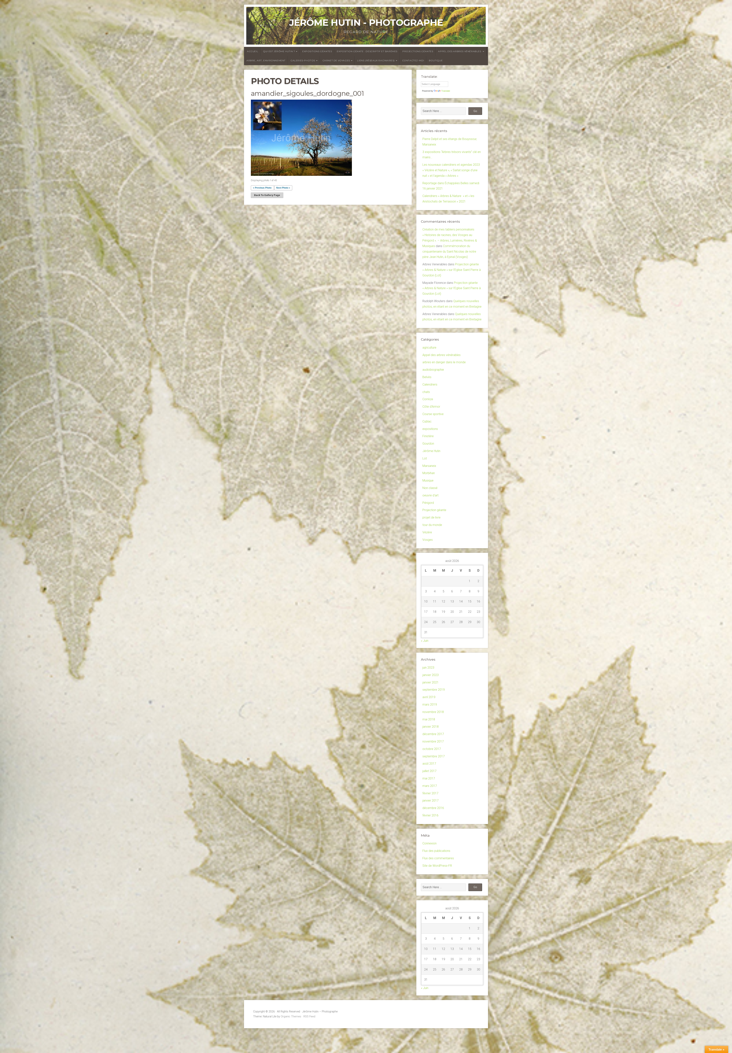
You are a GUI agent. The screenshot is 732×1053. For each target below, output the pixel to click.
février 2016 (430, 815)
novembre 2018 (433, 712)
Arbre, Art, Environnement (266, 60)
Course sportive (433, 414)
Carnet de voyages (336, 60)
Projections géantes (417, 51)
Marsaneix (429, 466)
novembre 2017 (433, 741)
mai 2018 (428, 719)
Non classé (429, 488)
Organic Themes (291, 1016)
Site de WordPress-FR (437, 865)
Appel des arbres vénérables (441, 355)
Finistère (428, 436)
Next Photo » (283, 187)
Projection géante (434, 510)
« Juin (424, 641)
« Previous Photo (262, 187)
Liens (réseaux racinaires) (376, 60)
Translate (445, 91)
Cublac (427, 421)
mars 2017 (429, 786)
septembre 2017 (433, 756)
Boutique (436, 60)
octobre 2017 (431, 749)
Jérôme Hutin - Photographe (366, 22)
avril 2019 (428, 697)
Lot (424, 458)
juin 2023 (428, 667)
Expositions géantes (317, 51)
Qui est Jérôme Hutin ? (279, 51)
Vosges (427, 540)
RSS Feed (309, 1016)
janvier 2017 (430, 800)
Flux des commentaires (438, 858)
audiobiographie (433, 369)
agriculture (429, 347)
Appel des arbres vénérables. (460, 51)
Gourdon (428, 443)
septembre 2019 (433, 689)
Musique (427, 480)
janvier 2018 (430, 726)
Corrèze (427, 399)
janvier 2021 (430, 682)
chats (426, 392)
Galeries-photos (303, 60)
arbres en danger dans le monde (444, 362)
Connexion (429, 843)
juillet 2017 (429, 771)
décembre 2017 (433, 734)
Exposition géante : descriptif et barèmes (367, 51)
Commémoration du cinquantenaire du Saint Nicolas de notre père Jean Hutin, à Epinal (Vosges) (449, 251)
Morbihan (428, 473)
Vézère (427, 532)
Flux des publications (436, 851)
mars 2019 (429, 704)
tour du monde (432, 525)
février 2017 (430, 793)
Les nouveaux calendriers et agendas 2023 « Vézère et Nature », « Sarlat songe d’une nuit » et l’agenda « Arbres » (451, 170)
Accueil (252, 51)
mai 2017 (428, 778)
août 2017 (429, 763)
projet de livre (431, 517)
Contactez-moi (413, 60)
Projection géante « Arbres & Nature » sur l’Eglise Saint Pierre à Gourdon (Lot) (451, 269)
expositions (430, 429)
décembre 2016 (433, 808)
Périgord (428, 503)
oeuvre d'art (430, 495)
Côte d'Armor (431, 406)
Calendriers (429, 384)
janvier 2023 (430, 675)
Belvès (426, 377)
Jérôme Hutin (431, 451)
